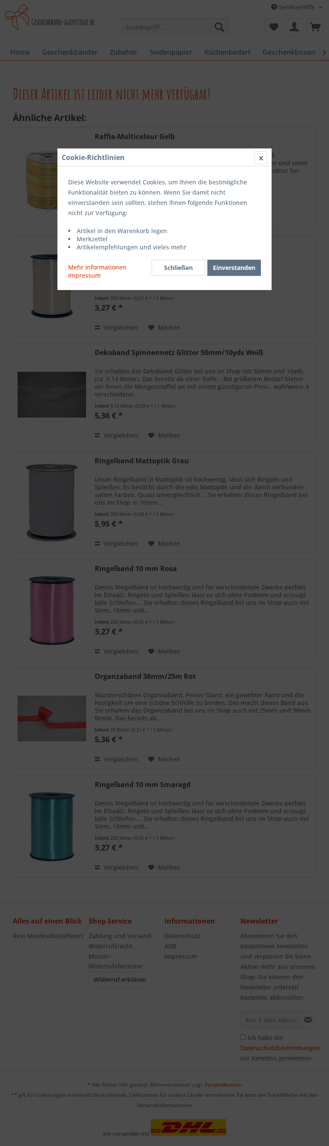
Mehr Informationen (97, 267)
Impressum (84, 275)
